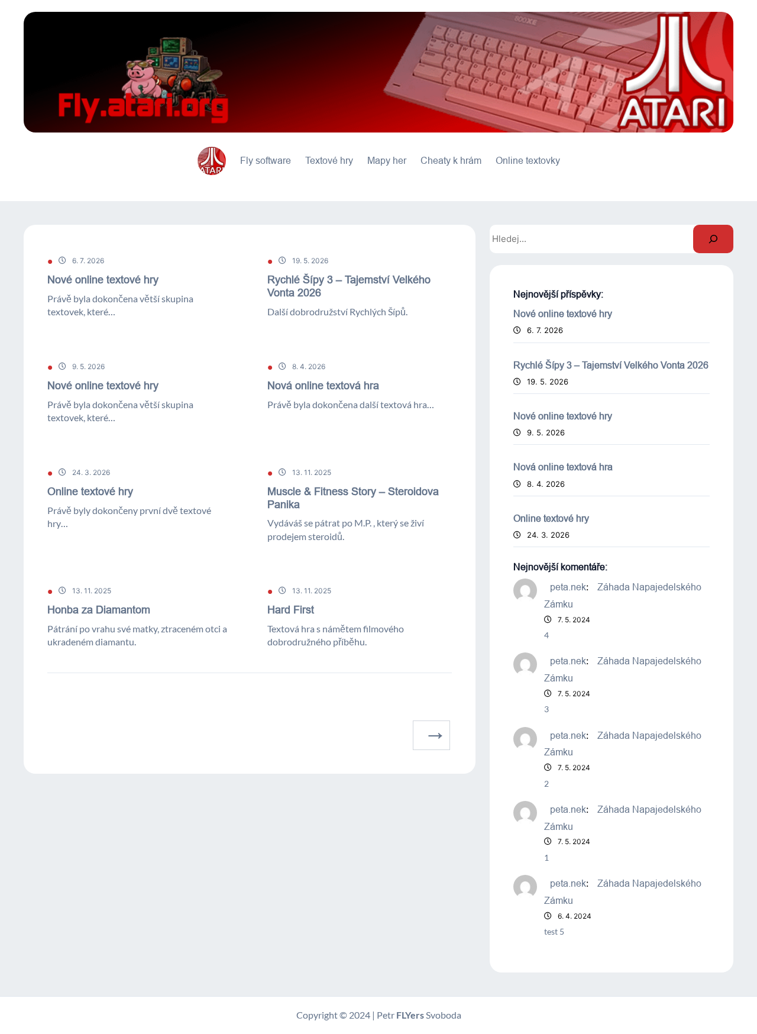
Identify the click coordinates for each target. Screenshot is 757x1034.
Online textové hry (90, 491)
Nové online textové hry (102, 279)
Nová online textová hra (323, 385)
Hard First (290, 609)
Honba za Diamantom (98, 609)
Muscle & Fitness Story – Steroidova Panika (353, 497)
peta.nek (568, 586)
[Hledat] (713, 239)
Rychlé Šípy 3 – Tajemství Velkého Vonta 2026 (349, 286)
